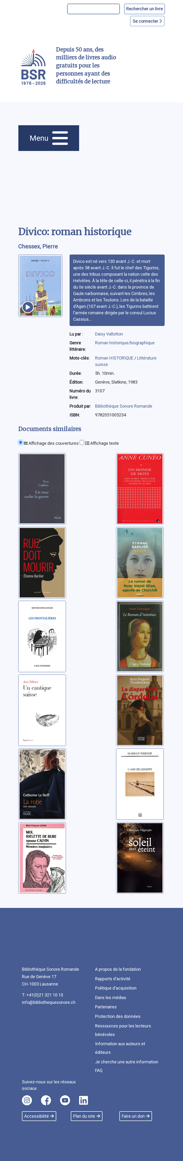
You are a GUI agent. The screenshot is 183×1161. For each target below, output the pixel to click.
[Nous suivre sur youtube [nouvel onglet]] (65, 1100)
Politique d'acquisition (116, 988)
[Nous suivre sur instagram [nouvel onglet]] (27, 1100)
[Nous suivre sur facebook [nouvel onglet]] (46, 1100)
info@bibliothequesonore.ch (49, 1002)
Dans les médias (110, 997)
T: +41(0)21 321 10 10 (42, 994)
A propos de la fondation (118, 969)
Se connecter (146, 21)
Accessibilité (36, 1116)
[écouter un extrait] (28, 307)
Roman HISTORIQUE (114, 357)
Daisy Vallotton (109, 333)
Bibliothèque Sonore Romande (123, 406)
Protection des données (118, 1016)
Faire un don (133, 1116)
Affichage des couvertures (53, 443)
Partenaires (106, 1006)
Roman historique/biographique (125, 342)
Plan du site (84, 1116)
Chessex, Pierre (38, 246)
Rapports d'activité (112, 978)
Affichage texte (104, 443)
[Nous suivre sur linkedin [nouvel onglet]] (83, 1100)
